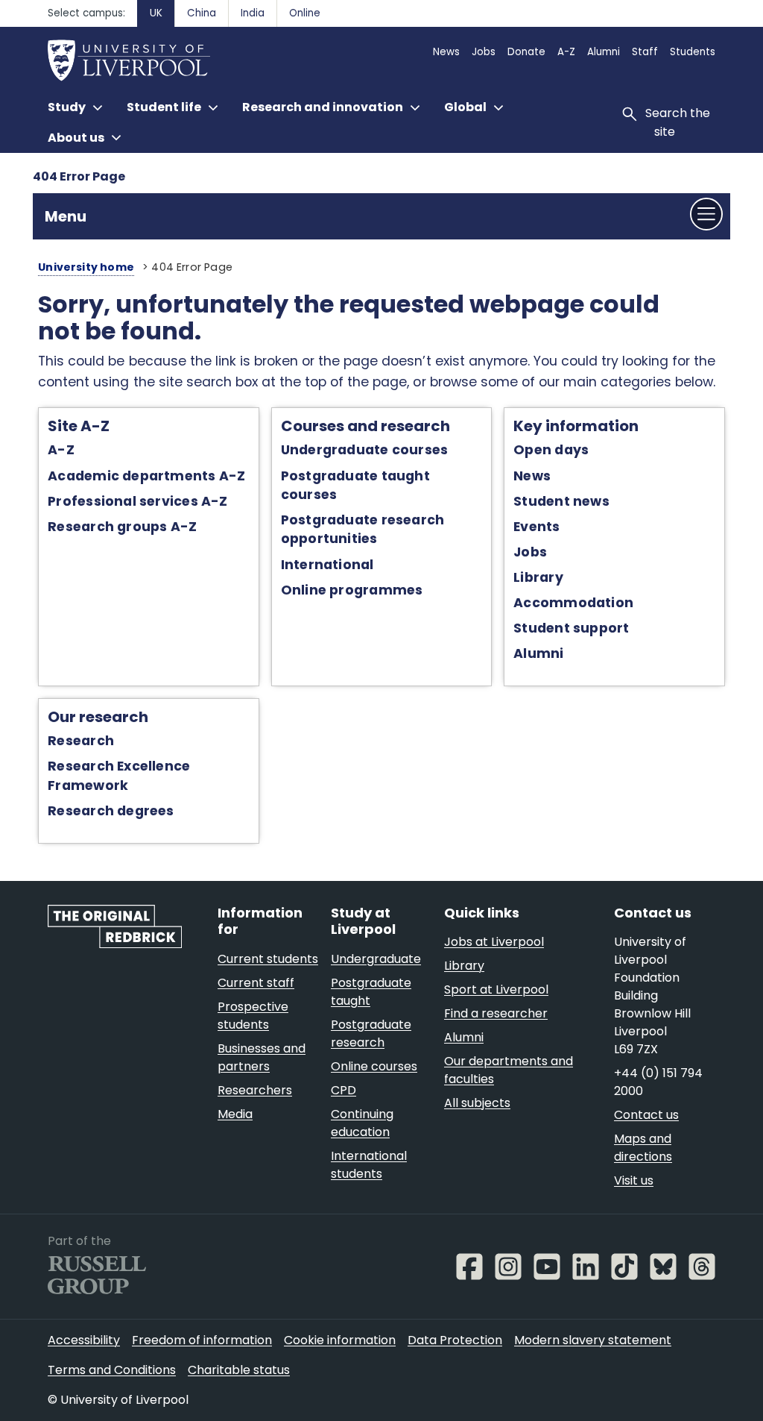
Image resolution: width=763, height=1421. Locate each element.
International (327, 565)
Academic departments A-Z (146, 476)
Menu (65, 216)
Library (538, 577)
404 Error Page (79, 176)
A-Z (61, 450)
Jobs (530, 552)
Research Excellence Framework (119, 775)
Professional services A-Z (137, 501)
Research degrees (111, 811)
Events (536, 527)
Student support (571, 628)
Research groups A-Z (122, 527)
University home (86, 267)
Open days (551, 450)
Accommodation (573, 603)
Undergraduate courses (365, 450)
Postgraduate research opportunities (363, 529)
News (532, 476)
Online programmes (352, 590)
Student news (561, 501)
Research (81, 741)
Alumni (538, 653)
